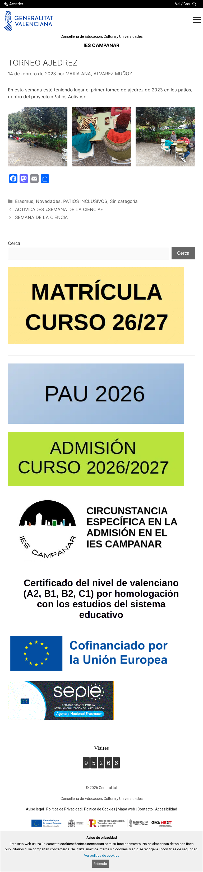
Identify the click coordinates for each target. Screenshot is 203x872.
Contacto (145, 809)
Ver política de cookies (101, 855)
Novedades (48, 201)
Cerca (14, 243)
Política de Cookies (99, 809)
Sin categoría (124, 201)
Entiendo (100, 864)
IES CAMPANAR (101, 45)
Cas (186, 4)
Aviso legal (35, 809)
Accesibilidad (166, 809)
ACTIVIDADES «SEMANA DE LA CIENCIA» (59, 209)
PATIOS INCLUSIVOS (85, 201)
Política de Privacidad (64, 809)
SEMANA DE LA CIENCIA (41, 217)
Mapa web (126, 809)
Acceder (16, 4)
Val (177, 4)
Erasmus (24, 201)
